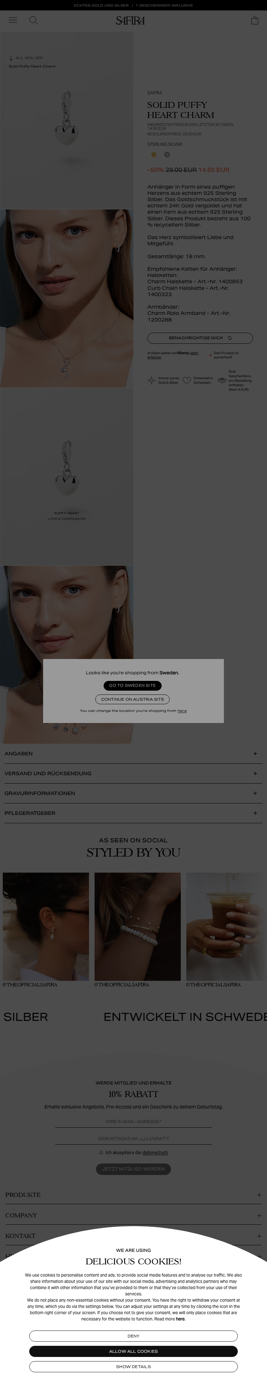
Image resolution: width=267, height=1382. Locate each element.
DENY (134, 1336)
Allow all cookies (133, 1351)
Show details (133, 1366)
